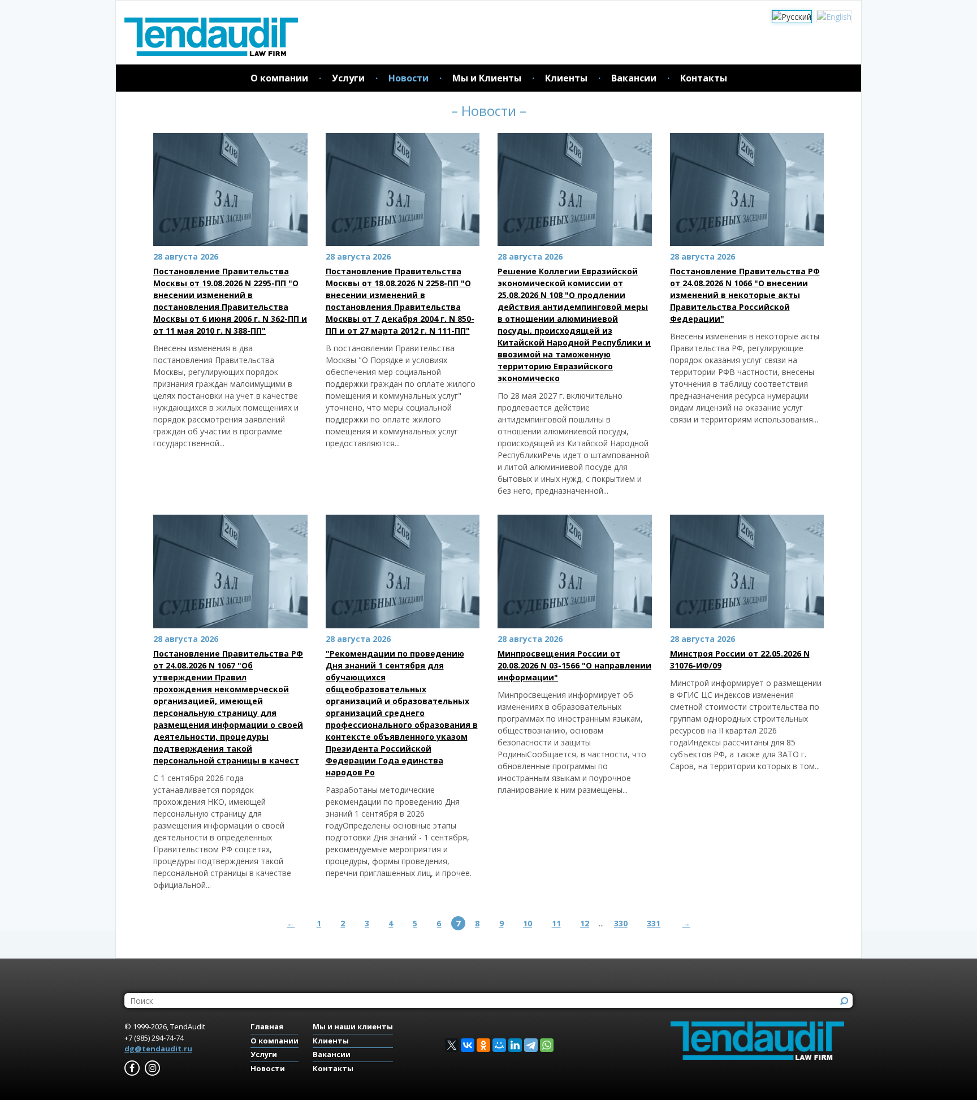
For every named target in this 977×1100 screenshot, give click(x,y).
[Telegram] (531, 1045)
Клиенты (566, 78)
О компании (279, 78)
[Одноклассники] (483, 1045)
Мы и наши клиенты (353, 1026)
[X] (452, 1045)
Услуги (348, 78)
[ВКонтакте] (467, 1045)
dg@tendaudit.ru (158, 1048)
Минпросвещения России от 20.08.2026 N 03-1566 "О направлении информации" (574, 665)
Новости (408, 78)
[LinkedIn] (515, 1045)
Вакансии (633, 78)
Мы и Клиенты (486, 78)
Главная (266, 1026)
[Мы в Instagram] (152, 1068)
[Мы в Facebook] (132, 1068)
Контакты (703, 78)
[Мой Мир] (499, 1045)
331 (653, 923)
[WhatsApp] (547, 1045)
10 (527, 923)
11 (556, 923)
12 (584, 923)
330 (621, 923)
